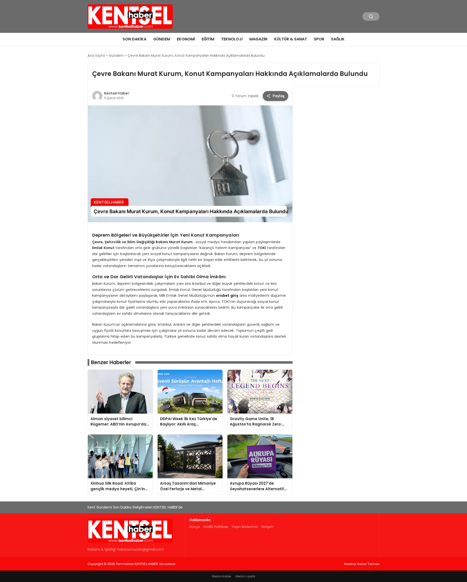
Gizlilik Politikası (215, 526)
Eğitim (208, 39)
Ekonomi (186, 39)
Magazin (258, 39)
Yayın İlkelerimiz (245, 526)
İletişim (267, 526)
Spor (319, 39)
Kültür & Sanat (290, 39)
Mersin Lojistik (245, 576)
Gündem (161, 39)
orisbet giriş (227, 295)
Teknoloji (231, 39)
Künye (194, 526)
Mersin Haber (221, 576)
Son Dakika (134, 39)
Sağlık (338, 39)
